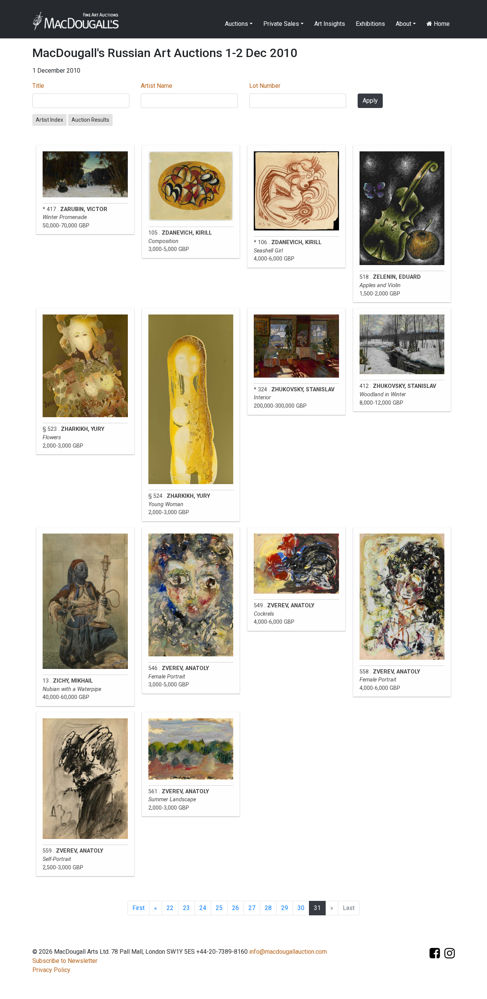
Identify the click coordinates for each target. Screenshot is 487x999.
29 (284, 908)
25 (219, 908)
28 (268, 908)
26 (235, 908)
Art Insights (329, 23)
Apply (370, 100)
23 (186, 908)
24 (202, 908)
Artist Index (49, 120)
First (138, 908)
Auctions (236, 23)
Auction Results (90, 120)
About (403, 23)
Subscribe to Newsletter (64, 960)
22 (170, 908)
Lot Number (264, 85)
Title (38, 85)
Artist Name (156, 85)
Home (441, 23)
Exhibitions (370, 23)
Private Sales (281, 23)
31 (317, 908)
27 (251, 908)
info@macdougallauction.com (288, 951)
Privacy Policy (51, 970)
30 (301, 908)
